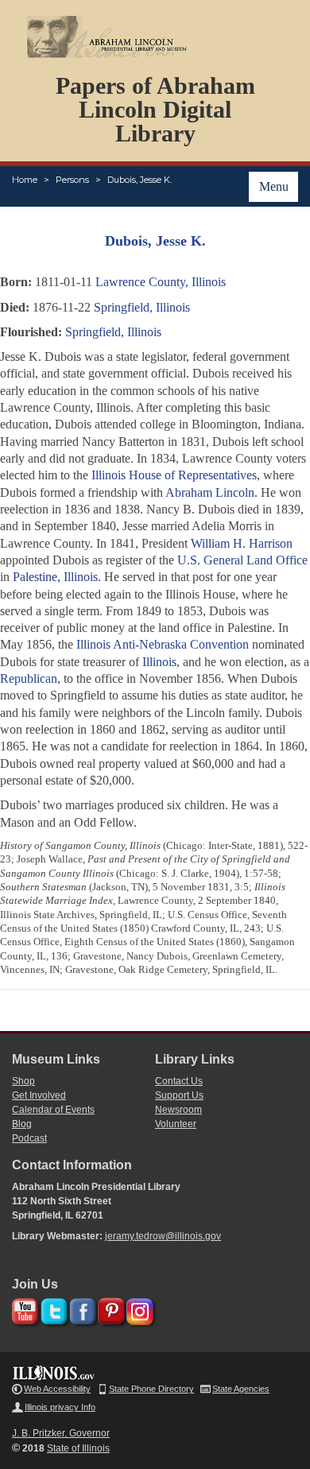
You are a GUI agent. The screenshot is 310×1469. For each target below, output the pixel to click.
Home (24, 179)
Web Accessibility (57, 1388)
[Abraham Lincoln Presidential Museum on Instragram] (137, 1308)
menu (274, 186)
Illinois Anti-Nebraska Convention (162, 644)
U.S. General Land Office (242, 560)
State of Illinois (78, 1448)
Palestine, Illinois (55, 576)
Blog (22, 1124)
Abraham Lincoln (209, 492)
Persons (72, 179)
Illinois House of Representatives (174, 475)
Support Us (179, 1095)
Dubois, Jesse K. (139, 179)
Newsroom (178, 1109)
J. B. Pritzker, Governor (61, 1433)
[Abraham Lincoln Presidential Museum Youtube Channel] (23, 1308)
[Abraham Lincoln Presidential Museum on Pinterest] (109, 1308)
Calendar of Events (53, 1109)
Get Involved (39, 1095)
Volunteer (175, 1124)
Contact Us (179, 1081)
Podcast (29, 1138)
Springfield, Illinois (142, 307)
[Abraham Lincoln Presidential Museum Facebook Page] (80, 1308)
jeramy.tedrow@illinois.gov (163, 1236)
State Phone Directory (151, 1388)
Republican (28, 678)
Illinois (159, 662)
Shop (23, 1081)
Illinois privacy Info (60, 1407)
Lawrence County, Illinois (160, 282)
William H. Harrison (242, 543)
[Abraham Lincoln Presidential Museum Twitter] (52, 1308)
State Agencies (240, 1388)
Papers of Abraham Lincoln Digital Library (155, 109)
